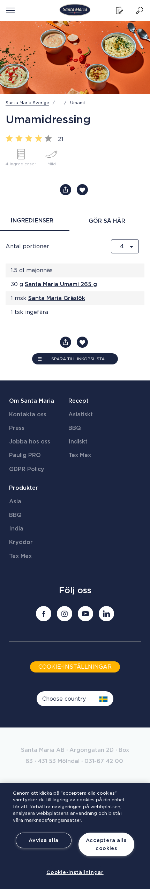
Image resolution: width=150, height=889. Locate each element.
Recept (78, 401)
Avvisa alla (44, 840)
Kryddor (21, 542)
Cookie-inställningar (74, 872)
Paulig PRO (25, 455)
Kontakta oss (27, 414)
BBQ (74, 428)
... (60, 103)
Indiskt (78, 441)
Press (16, 428)
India (16, 529)
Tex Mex (79, 455)
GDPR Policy (26, 469)
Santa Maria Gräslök (56, 298)
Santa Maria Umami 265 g (61, 284)
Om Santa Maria (31, 401)
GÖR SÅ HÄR (107, 221)
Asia (15, 501)
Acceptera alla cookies (106, 844)
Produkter (23, 488)
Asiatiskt (80, 414)
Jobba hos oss (29, 441)
